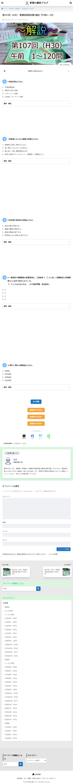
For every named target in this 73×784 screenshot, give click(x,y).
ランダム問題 (9, 614)
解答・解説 (7, 103)
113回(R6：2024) (11, 626)
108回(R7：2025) (11, 671)
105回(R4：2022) (11, 682)
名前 (4, 522)
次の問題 (36, 401)
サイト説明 (27, 778)
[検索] (38, 589)
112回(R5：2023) (11, 629)
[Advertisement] (36, 191)
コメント (6, 496)
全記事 (5, 603)
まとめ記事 (9, 611)
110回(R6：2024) (11, 734)
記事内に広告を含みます (35, 71)
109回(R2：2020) (11, 641)
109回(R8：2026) (11, 667)
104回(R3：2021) (11, 686)
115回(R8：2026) (11, 618)
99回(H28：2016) (11, 704)
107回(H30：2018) (19, 443)
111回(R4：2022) (11, 633)
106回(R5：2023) (11, 678)
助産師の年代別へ (36, 417)
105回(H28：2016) (11, 656)
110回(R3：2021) (11, 637)
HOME (38, 774)
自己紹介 (20, 778)
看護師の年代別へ (36, 410)
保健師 (7, 723)
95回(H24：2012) (11, 719)
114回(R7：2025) (11, 622)
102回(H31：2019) (11, 693)
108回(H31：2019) (11, 644)
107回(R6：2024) (11, 674)
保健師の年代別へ (36, 423)
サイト (4, 540)
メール (4, 531)
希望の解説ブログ (38, 3)
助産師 (7, 659)
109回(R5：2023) (11, 738)
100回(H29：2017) (11, 701)
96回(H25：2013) (11, 716)
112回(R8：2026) (11, 727)
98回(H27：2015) (11, 708)
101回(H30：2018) (11, 697)
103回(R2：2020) (11, 689)
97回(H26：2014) (11, 712)
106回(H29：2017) (11, 652)
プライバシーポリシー (49, 778)
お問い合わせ (36, 778)
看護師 (7, 607)
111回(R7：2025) (11, 731)
